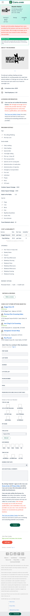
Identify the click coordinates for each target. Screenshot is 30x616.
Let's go (7, 542)
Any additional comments (9, 469)
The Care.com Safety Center (10, 515)
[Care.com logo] (16, 2)
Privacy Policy (16, 486)
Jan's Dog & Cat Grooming (12, 323)
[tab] (15, 399)
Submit (15, 525)
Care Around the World (15, 561)
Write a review (10, 297)
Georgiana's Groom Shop (12, 330)
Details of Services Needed (9, 400)
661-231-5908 (16, 12)
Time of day (5, 452)
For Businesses (22, 557)
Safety (23, 559)
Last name (5, 358)
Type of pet (5, 430)
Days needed (5, 442)
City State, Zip (6, 371)
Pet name (4, 423)
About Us (6, 557)
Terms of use (11, 601)
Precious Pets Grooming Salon (13, 314)
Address (4, 364)
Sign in (14, 347)
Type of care (5, 402)
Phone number (6, 378)
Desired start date (7, 462)
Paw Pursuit (8, 338)
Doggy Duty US (9, 307)
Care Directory (14, 557)
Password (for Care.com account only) (13, 392)
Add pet (6, 438)
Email (3, 385)
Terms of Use (6, 486)
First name (5, 351)
